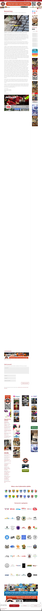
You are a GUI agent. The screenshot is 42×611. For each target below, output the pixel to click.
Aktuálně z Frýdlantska (21, 12)
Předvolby (35, 605)
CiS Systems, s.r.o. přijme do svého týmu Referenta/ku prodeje (16, 261)
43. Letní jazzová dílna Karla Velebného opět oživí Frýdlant (16, 209)
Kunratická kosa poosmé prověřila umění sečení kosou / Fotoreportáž (16, 156)
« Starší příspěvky (7, 351)
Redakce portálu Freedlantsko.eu (10, 12)
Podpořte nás (28, 0)
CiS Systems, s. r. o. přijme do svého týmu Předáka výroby (16, 315)
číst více (16, 135)
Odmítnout (24, 605)
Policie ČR (7, 93)
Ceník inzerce (32, 0)
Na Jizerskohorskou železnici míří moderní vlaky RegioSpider (16, 129)
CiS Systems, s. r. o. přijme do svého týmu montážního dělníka (16, 182)
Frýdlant (5, 435)
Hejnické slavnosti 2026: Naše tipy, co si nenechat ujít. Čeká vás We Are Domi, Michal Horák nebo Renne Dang (16, 288)
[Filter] (32, 29)
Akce (24, 0)
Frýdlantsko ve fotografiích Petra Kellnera (6, 422)
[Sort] (34, 29)
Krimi (24, 12)
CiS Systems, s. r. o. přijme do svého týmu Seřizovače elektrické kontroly (16, 342)
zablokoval (35, 428)
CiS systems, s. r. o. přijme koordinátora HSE (16, 235)
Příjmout (14, 605)
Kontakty (36, 0)
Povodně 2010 (6, 428)
